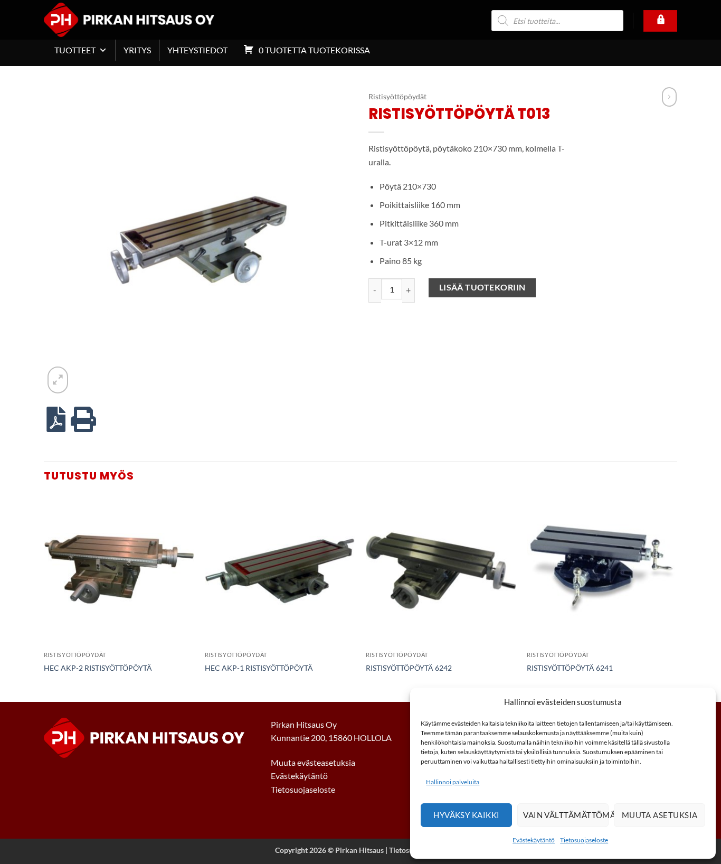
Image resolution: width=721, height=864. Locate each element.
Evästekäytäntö (534, 840)
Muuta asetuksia (660, 815)
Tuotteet (75, 50)
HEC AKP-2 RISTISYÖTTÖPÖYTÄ (98, 667)
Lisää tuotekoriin (482, 287)
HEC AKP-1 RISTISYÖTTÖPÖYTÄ (259, 667)
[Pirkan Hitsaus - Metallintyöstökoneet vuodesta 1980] (144, 20)
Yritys (137, 50)
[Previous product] (669, 97)
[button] (58, 380)
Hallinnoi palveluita (452, 782)
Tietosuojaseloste (584, 840)
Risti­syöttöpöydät (397, 96)
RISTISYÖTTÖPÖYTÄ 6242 (409, 667)
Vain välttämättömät (566, 815)
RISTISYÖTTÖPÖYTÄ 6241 (570, 667)
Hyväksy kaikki (466, 815)
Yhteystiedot (197, 50)
